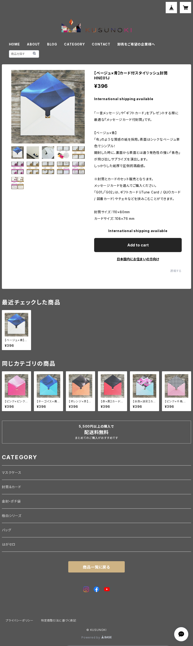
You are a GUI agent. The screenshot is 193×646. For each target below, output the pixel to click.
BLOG (52, 44)
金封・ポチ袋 (11, 501)
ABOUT (33, 44)
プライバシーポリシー (19, 620)
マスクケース (11, 472)
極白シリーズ (11, 516)
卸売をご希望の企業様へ (136, 44)
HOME (14, 44)
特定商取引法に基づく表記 (58, 620)
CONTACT (101, 44)
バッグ (6, 530)
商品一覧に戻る (96, 567)
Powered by (91, 637)
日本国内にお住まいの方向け (138, 259)
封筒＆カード (11, 487)
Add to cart (138, 245)
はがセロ (9, 544)
